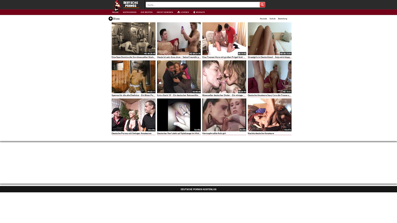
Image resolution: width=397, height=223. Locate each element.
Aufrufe (273, 18)
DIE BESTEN (147, 12)
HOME (115, 12)
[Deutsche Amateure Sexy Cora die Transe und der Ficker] (270, 76)
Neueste (263, 18)
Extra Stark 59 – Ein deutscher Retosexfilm (177, 95)
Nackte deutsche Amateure (261, 133)
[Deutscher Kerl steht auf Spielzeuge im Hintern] (179, 114)
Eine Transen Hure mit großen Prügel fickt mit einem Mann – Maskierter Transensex (242, 57)
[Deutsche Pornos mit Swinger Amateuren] (134, 114)
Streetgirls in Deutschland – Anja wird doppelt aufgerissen (276, 57)
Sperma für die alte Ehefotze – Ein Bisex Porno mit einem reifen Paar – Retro (148, 95)
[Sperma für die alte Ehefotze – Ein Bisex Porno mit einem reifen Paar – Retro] (134, 76)
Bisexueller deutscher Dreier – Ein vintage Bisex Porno (228, 95)
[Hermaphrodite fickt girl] (224, 114)
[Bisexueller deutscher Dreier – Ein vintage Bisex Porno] (224, 76)
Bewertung (282, 18)
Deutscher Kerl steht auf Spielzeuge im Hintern (179, 133)
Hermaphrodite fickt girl (214, 133)
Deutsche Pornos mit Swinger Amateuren (132, 133)
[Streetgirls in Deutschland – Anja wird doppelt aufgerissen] (270, 38)
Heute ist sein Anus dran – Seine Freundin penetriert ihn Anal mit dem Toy (192, 57)
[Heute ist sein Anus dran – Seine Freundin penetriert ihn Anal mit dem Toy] (179, 38)
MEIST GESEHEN (165, 12)
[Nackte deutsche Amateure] (270, 114)
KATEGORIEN (129, 12)
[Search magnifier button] (262, 4)
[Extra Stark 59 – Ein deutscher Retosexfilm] (179, 76)
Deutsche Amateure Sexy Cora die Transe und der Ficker (275, 95)
